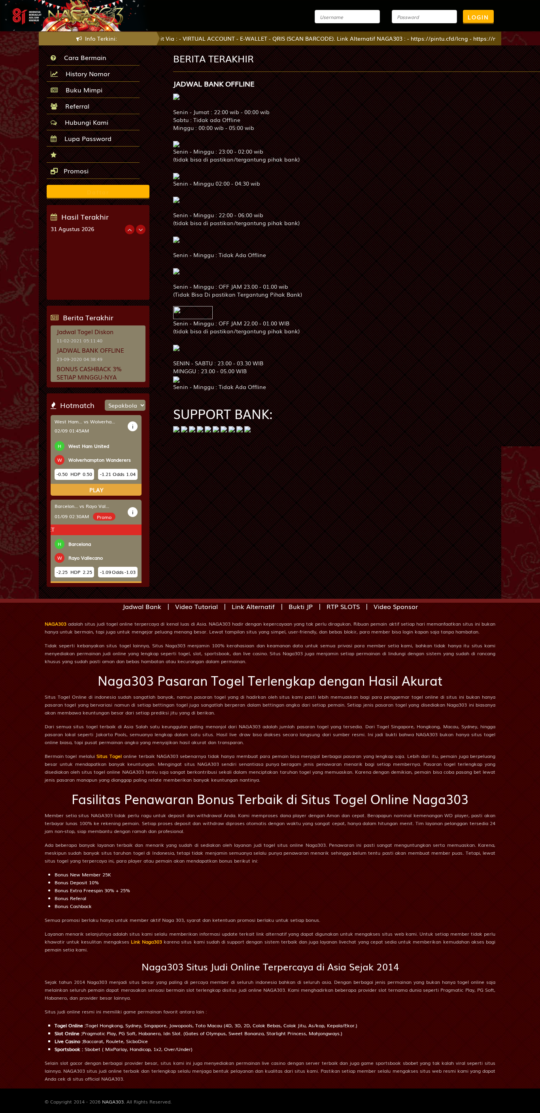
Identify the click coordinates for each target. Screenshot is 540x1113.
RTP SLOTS (343, 606)
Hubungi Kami (84, 122)
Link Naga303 (146, 941)
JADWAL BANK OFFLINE (90, 350)
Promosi (75, 170)
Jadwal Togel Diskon (85, 331)
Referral (75, 106)
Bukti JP (301, 606)
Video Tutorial (196, 606)
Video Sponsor (396, 606)
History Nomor (86, 73)
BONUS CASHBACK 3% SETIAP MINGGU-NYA (89, 372)
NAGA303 (55, 623)
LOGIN (478, 17)
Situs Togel (108, 756)
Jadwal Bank (142, 606)
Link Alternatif (253, 606)
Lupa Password (85, 138)
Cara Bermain (83, 57)
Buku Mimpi (82, 89)
